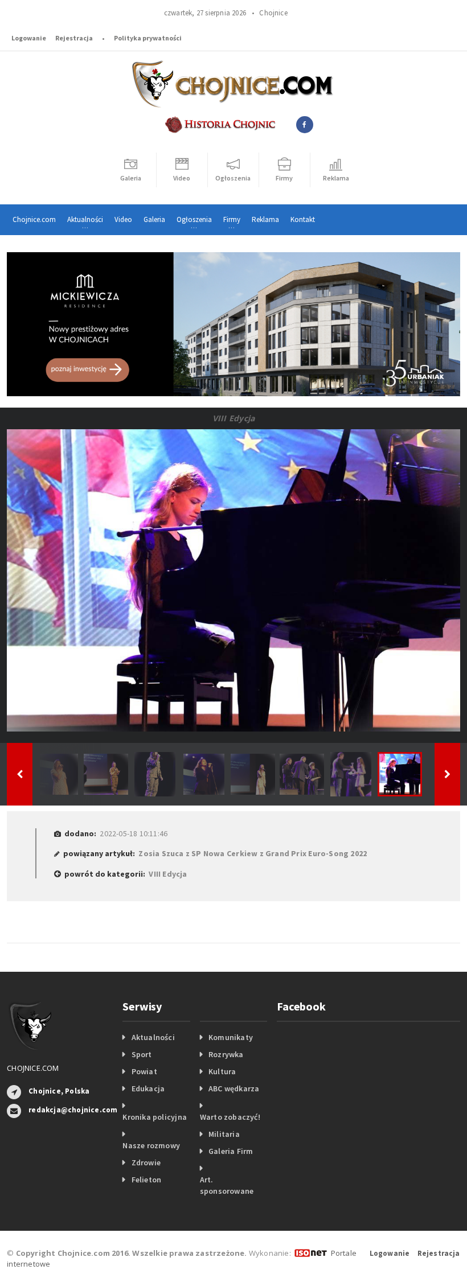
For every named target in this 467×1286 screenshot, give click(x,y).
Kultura (222, 1071)
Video (123, 219)
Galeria (154, 219)
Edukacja (148, 1088)
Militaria (224, 1134)
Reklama (265, 219)
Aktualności (153, 1037)
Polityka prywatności (148, 38)
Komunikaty (230, 1037)
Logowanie (28, 38)
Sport (142, 1054)
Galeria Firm (230, 1151)
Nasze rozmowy (151, 1145)
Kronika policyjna (154, 1117)
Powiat (144, 1071)
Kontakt (302, 219)
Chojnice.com (34, 219)
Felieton (147, 1179)
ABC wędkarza (234, 1088)
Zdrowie (146, 1162)
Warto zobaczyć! (230, 1117)
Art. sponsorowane (227, 1185)
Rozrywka (226, 1054)
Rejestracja (74, 38)
